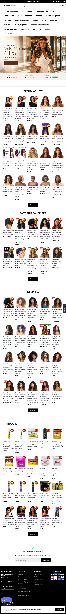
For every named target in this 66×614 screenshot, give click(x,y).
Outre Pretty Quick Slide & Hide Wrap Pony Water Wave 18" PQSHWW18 (20, 162)
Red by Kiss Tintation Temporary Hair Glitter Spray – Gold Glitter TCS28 (8, 444)
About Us (20, 574)
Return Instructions (23, 579)
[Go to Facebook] (53, 1)
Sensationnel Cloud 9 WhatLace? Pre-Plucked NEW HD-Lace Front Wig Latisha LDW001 (20, 235)
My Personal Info (38, 582)
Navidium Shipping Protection (23, 582)
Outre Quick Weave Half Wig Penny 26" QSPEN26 (8, 262)
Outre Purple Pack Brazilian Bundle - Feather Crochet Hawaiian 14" (45, 139)
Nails (44, 20)
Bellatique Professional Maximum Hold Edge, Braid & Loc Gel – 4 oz (45, 471)
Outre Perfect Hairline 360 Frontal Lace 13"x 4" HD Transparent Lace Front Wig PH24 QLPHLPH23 (20, 192)
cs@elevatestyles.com (7, 589)
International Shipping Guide (24, 592)
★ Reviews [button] (64, 308)
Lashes (35, 20)
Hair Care (7, 20)
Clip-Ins (7, 25)
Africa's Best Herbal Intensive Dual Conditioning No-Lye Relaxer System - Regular (57, 497)
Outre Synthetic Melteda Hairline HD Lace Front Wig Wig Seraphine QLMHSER (57, 234)
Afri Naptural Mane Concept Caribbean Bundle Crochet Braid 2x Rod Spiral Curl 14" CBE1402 (57, 314)
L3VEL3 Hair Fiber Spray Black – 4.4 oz (45, 443)
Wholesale (8, 34)
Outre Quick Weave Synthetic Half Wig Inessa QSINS (7, 190)
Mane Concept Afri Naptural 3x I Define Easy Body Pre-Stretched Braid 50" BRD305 (45, 340)
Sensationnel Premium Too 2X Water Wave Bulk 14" (57, 521)
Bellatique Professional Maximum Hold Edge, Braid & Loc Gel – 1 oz (57, 471)
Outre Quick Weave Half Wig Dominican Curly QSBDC (56, 262)
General (48, 29)
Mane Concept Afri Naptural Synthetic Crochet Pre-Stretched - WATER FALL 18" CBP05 (8, 341)
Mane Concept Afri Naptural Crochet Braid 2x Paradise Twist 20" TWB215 (32, 340)
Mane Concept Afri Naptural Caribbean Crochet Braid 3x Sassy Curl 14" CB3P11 (32, 314)
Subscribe (46, 560)
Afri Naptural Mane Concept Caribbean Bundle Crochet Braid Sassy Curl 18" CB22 (57, 341)
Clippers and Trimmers (40, 25)
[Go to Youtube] (61, 1)
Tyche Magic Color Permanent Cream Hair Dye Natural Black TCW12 (20, 522)
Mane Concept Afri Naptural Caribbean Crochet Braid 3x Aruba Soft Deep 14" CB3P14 (57, 368)
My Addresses (38, 579)
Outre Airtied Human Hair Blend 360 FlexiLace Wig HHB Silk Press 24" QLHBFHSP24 (45, 163)
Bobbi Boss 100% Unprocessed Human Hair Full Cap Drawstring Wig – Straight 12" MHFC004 (7, 113)
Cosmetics (37, 29)
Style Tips (20, 586)
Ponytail (39, 16)
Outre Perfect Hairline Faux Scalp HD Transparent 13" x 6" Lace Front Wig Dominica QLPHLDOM (45, 235)
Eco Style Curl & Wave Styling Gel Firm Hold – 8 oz (20, 470)
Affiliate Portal (22, 589)
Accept (59, 609)
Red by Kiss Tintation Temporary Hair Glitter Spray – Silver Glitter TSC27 (20, 445)
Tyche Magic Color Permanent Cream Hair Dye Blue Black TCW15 (8, 521)
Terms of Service (39, 584)
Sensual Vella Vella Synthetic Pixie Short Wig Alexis (8, 232)
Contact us (21, 577)
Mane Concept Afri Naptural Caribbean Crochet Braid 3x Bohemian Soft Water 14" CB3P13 (32, 397)
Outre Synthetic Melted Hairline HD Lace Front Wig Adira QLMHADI (20, 139)
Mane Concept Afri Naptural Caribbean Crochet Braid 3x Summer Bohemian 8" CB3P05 (32, 369)
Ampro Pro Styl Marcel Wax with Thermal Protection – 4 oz (45, 496)
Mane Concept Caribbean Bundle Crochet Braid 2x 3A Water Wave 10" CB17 (20, 340)
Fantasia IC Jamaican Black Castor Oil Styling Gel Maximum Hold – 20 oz (57, 444)
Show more (33, 205)
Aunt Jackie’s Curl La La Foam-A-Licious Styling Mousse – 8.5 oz (8, 496)
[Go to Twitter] (59, 1)
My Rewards (37, 574)
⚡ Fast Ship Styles (11, 11)
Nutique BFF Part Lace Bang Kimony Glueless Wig (32, 138)
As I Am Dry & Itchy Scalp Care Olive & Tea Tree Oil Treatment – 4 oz (32, 496)
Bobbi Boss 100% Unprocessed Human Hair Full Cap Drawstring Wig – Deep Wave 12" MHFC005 (20, 113)
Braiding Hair (9, 16)
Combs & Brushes (10, 29)
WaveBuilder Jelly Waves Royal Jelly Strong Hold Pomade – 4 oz (32, 443)
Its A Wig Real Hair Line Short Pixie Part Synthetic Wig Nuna (20, 262)
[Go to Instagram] (56, 1)
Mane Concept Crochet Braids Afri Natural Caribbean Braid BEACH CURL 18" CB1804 (44, 397)
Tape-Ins (53, 20)
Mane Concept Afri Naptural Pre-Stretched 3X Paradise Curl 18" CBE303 (45, 313)
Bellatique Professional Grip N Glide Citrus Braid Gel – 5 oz (32, 471)
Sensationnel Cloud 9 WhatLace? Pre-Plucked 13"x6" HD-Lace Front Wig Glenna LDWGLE (45, 264)
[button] (63, 3)
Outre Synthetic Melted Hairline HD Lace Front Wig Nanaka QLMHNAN (57, 111)
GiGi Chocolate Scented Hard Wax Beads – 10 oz (8, 470)
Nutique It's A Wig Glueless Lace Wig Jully (32, 189)
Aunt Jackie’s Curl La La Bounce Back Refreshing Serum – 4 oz (20, 496)
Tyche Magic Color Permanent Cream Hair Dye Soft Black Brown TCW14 (45, 522)
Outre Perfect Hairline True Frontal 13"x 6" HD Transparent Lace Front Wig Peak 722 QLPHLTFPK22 (57, 164)
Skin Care (25, 29)
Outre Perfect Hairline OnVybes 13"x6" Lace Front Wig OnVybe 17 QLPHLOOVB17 (45, 112)
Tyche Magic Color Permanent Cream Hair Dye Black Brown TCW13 (32, 522)
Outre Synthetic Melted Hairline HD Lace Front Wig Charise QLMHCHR (57, 139)
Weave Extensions (25, 16)
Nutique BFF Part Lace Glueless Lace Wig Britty (45, 189)
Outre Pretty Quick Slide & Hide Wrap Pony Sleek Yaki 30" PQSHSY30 (8, 162)
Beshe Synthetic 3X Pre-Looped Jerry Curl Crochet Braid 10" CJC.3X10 (32, 233)
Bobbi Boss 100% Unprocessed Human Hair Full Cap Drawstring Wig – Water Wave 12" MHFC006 (33, 113)
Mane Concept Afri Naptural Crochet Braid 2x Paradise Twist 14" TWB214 (8, 396)
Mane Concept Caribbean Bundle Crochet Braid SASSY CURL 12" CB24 (20, 396)
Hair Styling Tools (20, 25)
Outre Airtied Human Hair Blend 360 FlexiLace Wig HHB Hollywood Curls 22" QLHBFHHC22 (32, 164)
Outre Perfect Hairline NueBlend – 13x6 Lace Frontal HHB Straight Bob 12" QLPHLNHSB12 (57, 191)
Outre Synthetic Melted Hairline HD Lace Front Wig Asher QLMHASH (7, 139)
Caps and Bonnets (22, 20)
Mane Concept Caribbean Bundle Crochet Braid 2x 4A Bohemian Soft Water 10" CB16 (20, 313)
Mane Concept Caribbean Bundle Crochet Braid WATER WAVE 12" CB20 (45, 367)
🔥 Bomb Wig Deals (53, 16)
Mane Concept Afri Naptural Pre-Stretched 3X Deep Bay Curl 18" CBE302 (8, 367)
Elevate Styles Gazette (24, 595)
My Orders (37, 577)
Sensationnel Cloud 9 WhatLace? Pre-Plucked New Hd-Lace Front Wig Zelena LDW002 (32, 264)
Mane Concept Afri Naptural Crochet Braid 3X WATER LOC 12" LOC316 (57, 396)
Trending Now (27, 11)
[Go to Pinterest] (64, 1)
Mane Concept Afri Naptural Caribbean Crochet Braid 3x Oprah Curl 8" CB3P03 (20, 368)
